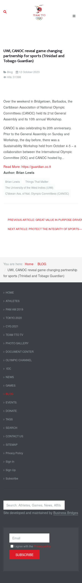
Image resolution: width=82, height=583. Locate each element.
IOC (8, 368)
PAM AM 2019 (14, 309)
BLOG (42, 264)
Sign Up (11, 470)
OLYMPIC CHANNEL (19, 360)
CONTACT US (14, 436)
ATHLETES (13, 301)
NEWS (10, 377)
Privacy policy (42, 546)
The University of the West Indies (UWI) (29, 187)
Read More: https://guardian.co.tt (27, 166)
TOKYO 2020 (14, 318)
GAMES (10, 385)
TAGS (9, 419)
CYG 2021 (12, 326)
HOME (10, 292)
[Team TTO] (39, 12)
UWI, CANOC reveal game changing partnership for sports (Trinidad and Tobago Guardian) (33, 56)
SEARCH (11, 427)
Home (29, 264)
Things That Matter (36, 181)
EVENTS (11, 402)
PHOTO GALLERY (17, 343)
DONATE (11, 411)
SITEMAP (12, 444)
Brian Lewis (12, 181)
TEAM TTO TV (14, 335)
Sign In (10, 461)
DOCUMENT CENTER (20, 351)
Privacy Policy (14, 453)
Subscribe (12, 478)
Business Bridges (65, 512)
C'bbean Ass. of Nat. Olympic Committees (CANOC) (37, 193)
